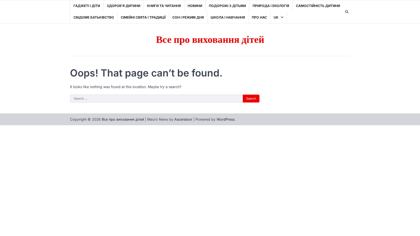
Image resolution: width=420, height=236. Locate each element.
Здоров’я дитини (123, 6)
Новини (195, 6)
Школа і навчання (228, 17)
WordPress (225, 119)
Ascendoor (183, 119)
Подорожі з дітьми (227, 6)
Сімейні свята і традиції (143, 17)
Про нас (259, 17)
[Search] (346, 12)
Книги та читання (164, 6)
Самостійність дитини (318, 6)
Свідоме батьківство (94, 17)
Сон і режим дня (188, 17)
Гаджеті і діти (87, 6)
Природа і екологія (271, 6)
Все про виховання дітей (210, 40)
